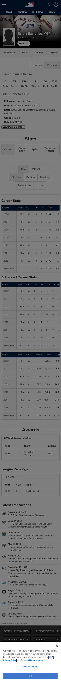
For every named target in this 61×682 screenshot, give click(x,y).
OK (30, 676)
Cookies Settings (30, 666)
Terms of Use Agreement (32, 660)
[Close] (57, 646)
